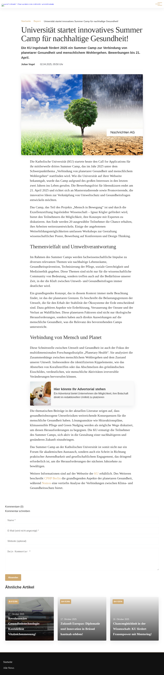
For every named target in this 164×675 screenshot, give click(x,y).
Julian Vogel (28, 64)
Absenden (13, 577)
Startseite (26, 21)
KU (96, 473)
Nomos (46, 483)
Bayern (37, 21)
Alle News (8, 668)
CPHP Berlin (52, 478)
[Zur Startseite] (28, 3)
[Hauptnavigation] (157, 4)
